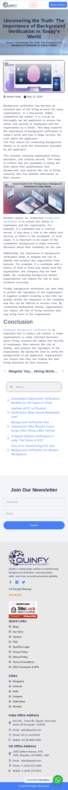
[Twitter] (23, 582)
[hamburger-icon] (33, 4)
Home (9, 42)
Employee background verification (25, 329)
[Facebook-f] (10, 582)
